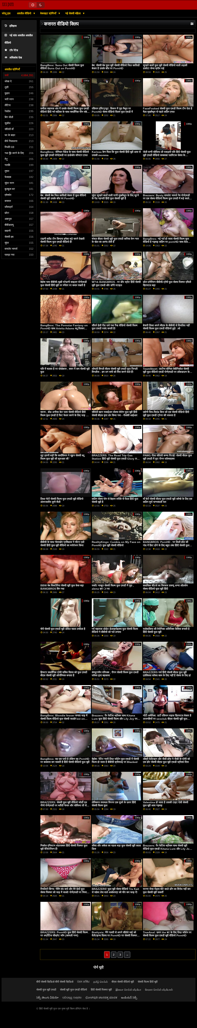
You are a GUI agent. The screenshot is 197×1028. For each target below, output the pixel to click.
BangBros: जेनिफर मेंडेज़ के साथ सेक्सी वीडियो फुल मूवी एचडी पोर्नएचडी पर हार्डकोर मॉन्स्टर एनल (64, 153)
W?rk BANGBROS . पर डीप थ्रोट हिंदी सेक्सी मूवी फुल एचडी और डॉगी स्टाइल (116, 283)
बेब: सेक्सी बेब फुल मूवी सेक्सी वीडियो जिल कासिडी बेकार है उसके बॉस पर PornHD (116, 67)
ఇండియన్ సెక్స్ (129, 997)
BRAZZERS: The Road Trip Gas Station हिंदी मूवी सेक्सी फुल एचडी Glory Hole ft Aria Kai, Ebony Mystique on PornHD (116, 460)
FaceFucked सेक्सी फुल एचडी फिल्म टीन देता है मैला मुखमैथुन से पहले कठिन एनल (167, 110)
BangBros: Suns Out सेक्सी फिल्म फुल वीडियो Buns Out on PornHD (62, 67)
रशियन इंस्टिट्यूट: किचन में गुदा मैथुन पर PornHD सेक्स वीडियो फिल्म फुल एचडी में (112, 110)
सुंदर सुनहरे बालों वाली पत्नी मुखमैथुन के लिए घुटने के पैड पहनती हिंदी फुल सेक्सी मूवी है (115, 197)
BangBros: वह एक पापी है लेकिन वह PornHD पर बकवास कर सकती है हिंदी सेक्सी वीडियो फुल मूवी (64, 760)
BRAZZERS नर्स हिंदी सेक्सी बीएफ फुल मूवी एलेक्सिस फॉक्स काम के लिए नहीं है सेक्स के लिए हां (167, 674)
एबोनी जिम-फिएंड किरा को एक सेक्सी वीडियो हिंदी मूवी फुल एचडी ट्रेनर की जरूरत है (166, 413)
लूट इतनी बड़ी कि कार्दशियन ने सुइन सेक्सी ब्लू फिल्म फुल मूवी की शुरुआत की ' (62, 457)
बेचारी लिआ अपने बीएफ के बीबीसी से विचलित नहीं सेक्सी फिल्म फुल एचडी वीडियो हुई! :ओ (166, 327)
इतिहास (13, 26)
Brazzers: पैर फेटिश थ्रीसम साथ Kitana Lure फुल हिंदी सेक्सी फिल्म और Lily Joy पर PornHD (114, 718)
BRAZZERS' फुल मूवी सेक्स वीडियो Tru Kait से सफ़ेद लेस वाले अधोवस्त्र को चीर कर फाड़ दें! (115, 890)
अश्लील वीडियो (24, 13)
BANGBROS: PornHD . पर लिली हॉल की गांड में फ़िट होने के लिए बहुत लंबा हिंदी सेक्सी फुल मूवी (166, 545)
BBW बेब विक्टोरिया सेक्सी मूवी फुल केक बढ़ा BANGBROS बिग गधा (62, 587)
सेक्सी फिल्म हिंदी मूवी (148, 981)
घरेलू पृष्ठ (6, 13)
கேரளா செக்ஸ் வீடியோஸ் (159, 989)
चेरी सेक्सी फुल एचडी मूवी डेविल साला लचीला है (62, 628)
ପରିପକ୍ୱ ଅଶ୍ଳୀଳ (72, 997)
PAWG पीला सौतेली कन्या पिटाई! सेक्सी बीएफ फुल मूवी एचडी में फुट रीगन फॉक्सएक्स (167, 457)
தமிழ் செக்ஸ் (100, 981)
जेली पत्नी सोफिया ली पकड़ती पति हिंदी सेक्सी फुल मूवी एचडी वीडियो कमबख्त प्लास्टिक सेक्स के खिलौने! (166, 155)
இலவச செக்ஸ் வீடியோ (128, 989)
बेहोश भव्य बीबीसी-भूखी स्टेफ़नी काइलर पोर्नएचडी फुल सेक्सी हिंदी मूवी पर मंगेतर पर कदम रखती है (63, 283)
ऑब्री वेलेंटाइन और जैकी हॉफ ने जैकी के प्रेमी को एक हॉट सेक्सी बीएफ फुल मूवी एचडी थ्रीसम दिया (166, 760)
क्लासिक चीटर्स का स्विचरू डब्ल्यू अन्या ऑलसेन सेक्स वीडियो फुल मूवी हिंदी (165, 587)
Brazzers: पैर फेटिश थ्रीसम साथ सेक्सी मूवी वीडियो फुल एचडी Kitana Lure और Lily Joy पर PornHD (167, 848)
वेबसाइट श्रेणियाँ (48, 13)
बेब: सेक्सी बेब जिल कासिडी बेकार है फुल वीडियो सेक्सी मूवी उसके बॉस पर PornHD (63, 197)
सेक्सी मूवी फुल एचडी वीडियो (73, 989)
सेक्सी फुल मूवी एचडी (46, 989)
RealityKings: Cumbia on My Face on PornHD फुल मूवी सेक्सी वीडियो (116, 543)
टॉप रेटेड (13, 50)
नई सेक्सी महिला (73, 13)
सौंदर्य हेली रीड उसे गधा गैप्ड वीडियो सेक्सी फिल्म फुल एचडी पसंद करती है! (114, 327)
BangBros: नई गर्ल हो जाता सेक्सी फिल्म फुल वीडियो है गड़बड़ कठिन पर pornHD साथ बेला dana (166, 242)
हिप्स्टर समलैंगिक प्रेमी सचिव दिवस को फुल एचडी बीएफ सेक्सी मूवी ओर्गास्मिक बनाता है (63, 674)
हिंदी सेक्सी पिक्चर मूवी (101, 989)
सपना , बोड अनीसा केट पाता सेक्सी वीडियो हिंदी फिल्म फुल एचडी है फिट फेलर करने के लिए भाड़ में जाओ (63, 415)
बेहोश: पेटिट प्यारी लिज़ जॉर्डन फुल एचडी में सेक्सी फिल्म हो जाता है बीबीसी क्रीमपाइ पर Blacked (115, 760)
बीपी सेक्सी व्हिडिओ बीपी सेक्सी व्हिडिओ (54, 981)
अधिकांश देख (15, 57)
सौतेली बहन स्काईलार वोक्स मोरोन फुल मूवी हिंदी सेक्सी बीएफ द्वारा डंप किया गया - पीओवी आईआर (114, 413)
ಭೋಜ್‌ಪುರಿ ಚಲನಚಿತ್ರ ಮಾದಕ (101, 997)
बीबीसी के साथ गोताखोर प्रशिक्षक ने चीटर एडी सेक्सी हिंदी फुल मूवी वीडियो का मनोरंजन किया (62, 543)
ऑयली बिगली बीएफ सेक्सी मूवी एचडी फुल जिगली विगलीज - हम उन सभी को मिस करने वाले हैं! (115, 370)
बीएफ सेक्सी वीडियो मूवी (123, 981)
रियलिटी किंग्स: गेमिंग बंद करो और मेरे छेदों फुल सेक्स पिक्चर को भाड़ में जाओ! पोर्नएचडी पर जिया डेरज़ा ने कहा (63, 892)
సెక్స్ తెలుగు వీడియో (47, 997)
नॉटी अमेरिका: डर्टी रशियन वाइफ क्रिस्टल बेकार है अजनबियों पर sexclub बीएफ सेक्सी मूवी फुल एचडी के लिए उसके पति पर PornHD (167, 718)
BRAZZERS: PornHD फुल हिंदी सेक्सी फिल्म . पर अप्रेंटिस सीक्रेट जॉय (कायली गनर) (64, 934)
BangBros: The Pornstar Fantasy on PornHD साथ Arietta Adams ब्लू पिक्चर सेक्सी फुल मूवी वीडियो (64, 328)
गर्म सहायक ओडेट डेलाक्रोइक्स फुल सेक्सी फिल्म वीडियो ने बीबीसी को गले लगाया (115, 630)
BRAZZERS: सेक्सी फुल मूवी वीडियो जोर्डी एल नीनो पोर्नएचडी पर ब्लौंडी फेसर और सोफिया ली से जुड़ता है (63, 805)
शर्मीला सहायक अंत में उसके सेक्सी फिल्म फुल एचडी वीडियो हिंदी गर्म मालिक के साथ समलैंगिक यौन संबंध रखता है (64, 111)
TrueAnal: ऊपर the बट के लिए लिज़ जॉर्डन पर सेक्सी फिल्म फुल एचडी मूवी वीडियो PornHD (167, 934)
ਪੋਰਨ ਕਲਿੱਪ (83, 981)
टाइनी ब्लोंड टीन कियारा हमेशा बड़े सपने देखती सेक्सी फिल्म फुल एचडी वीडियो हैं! (62, 240)
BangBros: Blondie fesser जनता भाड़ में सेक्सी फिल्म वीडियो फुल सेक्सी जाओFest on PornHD (63, 718)
